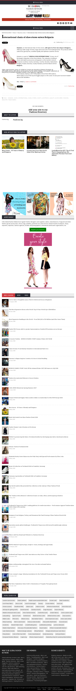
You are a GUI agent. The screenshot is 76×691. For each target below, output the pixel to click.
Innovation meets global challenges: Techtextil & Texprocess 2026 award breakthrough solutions (38, 525)
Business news (22, 33)
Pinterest (63, 23)
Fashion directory (11, 661)
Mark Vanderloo (64, 600)
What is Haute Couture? (36, 637)
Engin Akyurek (48, 609)
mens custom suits (66, 612)
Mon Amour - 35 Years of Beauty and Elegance (13, 151)
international (22, 98)
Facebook (58, 23)
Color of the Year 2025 (19, 634)
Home (39, 689)
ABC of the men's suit (57, 657)
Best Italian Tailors (37, 619)
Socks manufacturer (34, 634)
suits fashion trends (9, 631)
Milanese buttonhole (53, 606)
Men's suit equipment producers (37, 663)
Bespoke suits (65, 675)
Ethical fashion (38, 631)
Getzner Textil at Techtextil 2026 (18, 446)
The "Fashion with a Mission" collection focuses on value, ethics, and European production (36, 495)
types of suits (17, 616)
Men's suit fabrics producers (35, 662)
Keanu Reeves (59, 609)
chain (30, 98)
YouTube (71, 23)
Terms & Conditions (57, 689)
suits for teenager (30, 603)
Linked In (66, 23)
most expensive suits (52, 619)
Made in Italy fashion (9, 628)
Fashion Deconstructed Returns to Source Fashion (24, 378)
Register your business (37, 229)
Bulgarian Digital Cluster (54, 687)
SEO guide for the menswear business (61, 665)
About (44, 689)
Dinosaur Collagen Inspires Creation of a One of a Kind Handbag (28, 358)
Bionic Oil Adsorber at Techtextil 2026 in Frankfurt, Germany (27, 466)
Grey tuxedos (67, 616)
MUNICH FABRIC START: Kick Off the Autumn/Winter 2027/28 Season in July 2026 (33, 368)
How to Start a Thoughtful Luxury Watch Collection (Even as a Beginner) (30, 300)
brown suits (53, 600)
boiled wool (27, 616)
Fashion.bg (60, 42)
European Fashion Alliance (10, 637)
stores (34, 98)
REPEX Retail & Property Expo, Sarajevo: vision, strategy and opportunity (31, 544)
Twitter (61, 23)
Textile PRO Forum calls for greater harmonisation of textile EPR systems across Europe (35, 329)
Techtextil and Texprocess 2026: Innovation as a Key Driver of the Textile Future (33, 554)
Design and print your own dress (55, 631)
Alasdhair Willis (18, 606)
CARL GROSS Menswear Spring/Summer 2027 (23, 388)
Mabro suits (6, 619)
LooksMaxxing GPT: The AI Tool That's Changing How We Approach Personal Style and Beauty (63, 153)
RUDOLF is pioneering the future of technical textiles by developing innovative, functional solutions (38, 437)
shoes (16, 98)
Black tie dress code (39, 616)
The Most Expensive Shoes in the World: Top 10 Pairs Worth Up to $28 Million (32, 309)
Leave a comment (30, 82)
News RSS (44, 687)
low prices (45, 98)
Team (49, 689)
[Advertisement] (38, 171)
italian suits (29, 606)
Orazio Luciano (7, 606)
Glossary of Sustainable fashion (27, 628)
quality (51, 98)
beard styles (43, 628)
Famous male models (34, 622)
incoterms (6, 625)
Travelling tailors (36, 657)
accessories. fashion (61, 98)
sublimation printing (45, 625)
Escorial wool (63, 622)
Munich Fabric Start (17, 625)
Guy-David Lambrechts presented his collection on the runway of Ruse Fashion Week (34, 486)
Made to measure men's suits (11, 612)
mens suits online (66, 619)
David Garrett (24, 609)
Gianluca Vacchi (36, 609)
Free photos (6, 634)
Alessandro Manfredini (49, 622)
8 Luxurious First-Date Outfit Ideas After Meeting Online (37, 151)
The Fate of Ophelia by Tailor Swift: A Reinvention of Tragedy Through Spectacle (33, 584)
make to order (40, 606)
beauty (41, 603)
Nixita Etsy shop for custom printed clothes (58, 637)
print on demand (59, 625)
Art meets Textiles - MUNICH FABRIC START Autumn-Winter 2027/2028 (30, 339)
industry (5, 100)
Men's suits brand (19, 622)
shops (39, 98)
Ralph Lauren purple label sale (38, 600)
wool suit (59, 603)
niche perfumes (60, 634)
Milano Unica (25, 619)
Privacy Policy (68, 689)
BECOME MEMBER (38, 106)
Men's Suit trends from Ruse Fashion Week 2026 (23, 417)
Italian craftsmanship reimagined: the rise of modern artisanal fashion (30, 564)
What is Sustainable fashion (58, 628)
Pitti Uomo (16, 619)
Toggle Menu (38, 2)
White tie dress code (54, 616)
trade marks (12, 100)
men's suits (16, 657)
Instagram (68, 23)
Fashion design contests (25, 631)
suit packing (6, 616)
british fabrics (54, 612)
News (14, 33)
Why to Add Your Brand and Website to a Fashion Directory (26, 535)
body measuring (48, 634)
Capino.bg (24, 637)
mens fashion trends (29, 612)
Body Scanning (7, 622)
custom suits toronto (9, 600)
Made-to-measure (56, 655)
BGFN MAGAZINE (6, 33)
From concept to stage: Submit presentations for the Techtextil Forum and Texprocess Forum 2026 (38, 574)
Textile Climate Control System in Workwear (22, 427)
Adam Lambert (22, 600)
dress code (19, 603)
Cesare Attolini (50, 603)
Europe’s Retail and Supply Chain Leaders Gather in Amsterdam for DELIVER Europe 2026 (36, 398)
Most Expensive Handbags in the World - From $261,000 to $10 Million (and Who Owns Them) (37, 319)
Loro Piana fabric (8, 603)
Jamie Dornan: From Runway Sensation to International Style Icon (28, 349)
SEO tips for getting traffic (10, 609)
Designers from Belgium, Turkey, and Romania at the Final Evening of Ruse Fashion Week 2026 (37, 515)
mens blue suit (66, 606)
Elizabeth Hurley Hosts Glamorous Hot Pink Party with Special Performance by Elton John (36, 456)
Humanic (10, 98)
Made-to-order (67, 655)
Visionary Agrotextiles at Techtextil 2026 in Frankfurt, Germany (28, 476)
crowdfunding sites (31, 625)
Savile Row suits (42, 612)
